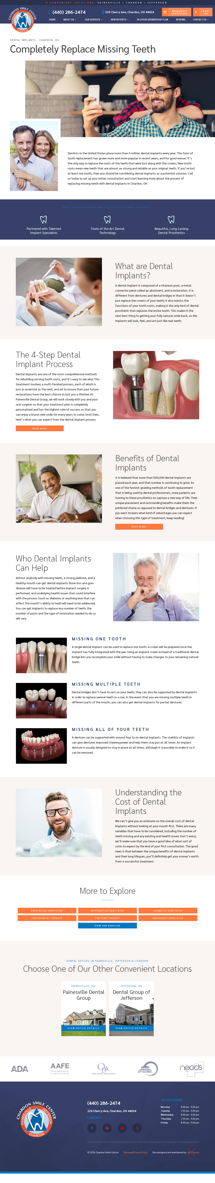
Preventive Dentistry (47, 910)
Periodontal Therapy (47, 918)
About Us (68, 19)
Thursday (166, 1118)
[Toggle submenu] (75, 19)
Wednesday (167, 1114)
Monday (165, 1106)
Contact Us (199, 19)
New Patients (118, 19)
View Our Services (108, 925)
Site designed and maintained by (169, 1152)
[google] (107, 1128)
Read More (39, 428)
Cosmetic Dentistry (168, 910)
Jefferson (157, 2)
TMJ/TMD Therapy (107, 918)
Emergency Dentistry (168, 918)
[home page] (23, 19)
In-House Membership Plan (152, 19)
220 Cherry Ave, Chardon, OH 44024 (129, 12)
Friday (164, 1122)
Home (52, 19)
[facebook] (92, 1128)
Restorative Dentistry (107, 910)
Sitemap (127, 1152)
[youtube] (122, 1128)
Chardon (134, 2)
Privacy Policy (140, 1152)
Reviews (180, 19)
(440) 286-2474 (69, 12)
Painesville (109, 2)
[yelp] (137, 1128)
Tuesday (165, 1110)
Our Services (92, 19)
